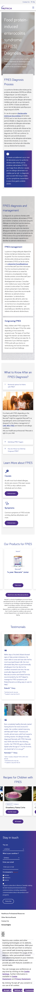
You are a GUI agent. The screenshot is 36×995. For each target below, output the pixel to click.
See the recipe (12, 812)
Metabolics (7, 877)
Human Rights (6, 925)
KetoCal (6, 880)
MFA (8, 426)
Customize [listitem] (29, 990)
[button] (33, 2)
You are (5, 845)
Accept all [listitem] (8, 990)
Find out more (11, 493)
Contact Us (26, 2)
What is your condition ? (11, 853)
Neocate (6, 875)
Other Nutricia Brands (8, 917)
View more (18, 585)
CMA (4, 426)
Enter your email (8, 862)
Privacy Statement (23, 979)
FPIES (12, 426)
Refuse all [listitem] (18, 990)
